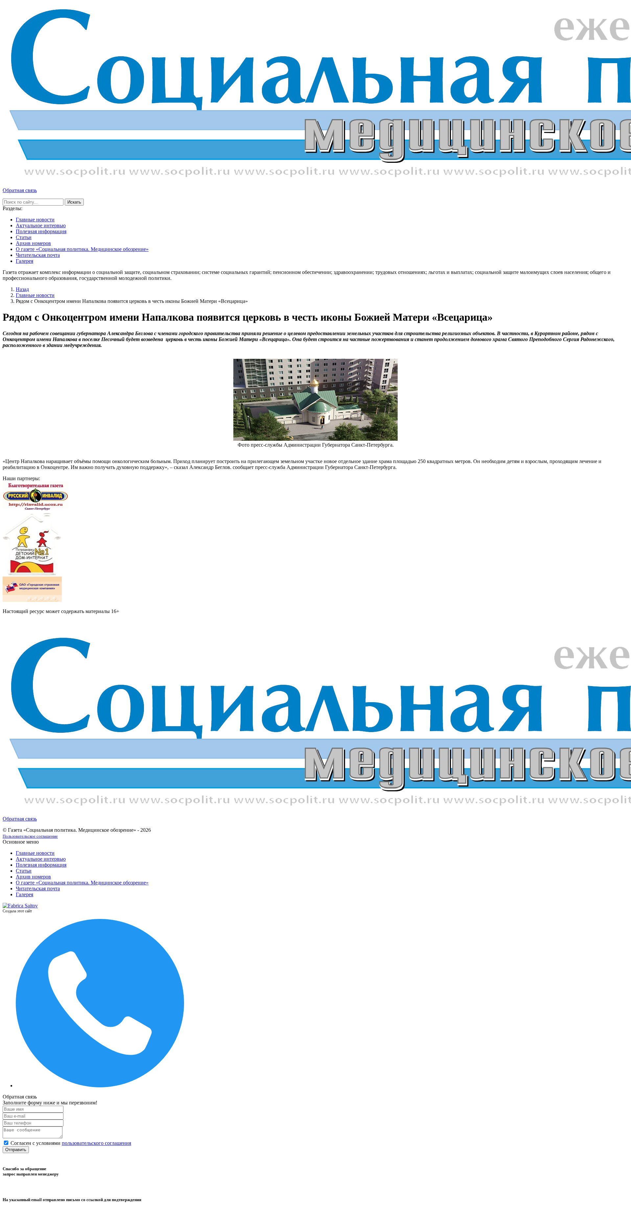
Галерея (24, 261)
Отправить (15, 1149)
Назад (22, 289)
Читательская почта (38, 255)
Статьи (24, 237)
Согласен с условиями (71, 1143)
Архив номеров (33, 243)
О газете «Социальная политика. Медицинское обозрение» (82, 249)
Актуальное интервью (41, 225)
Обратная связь (20, 190)
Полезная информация (41, 231)
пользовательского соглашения (96, 1143)
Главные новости (35, 219)
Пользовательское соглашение (30, 836)
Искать (74, 202)
